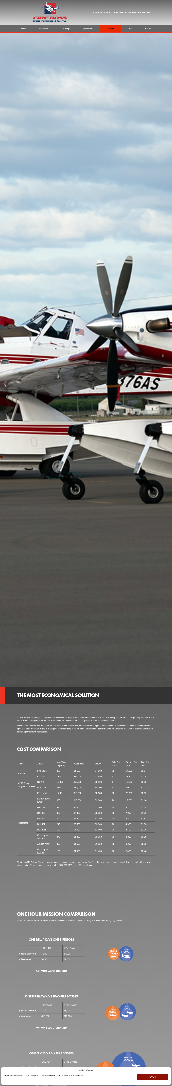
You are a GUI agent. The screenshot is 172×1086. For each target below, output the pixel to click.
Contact (148, 28)
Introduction (43, 28)
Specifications (88, 28)
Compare (110, 28)
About (129, 28)
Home (23, 28)
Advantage (65, 28)
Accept (152, 1077)
